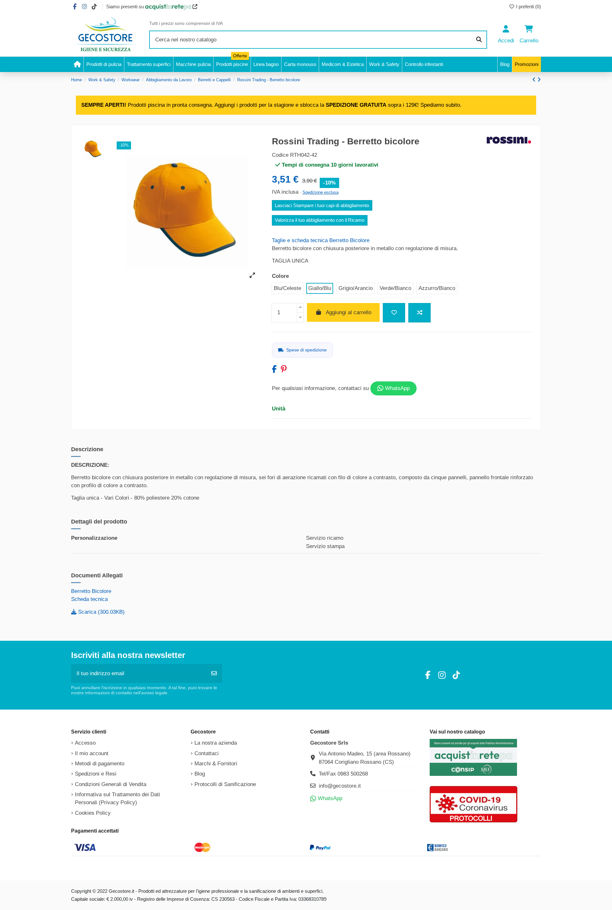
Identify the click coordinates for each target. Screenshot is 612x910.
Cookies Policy (93, 813)
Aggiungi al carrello (348, 312)
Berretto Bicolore (91, 591)
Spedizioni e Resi (95, 774)
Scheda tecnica (89, 599)
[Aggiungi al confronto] (419, 313)
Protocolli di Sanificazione (225, 784)
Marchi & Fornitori (215, 764)
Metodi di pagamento (99, 764)
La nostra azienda (215, 743)
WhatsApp (396, 388)
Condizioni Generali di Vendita (110, 784)
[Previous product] (534, 80)
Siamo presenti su (125, 6)
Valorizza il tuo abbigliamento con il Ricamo (319, 220)
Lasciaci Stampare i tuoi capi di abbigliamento (322, 205)
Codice (280, 155)
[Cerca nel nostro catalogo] (479, 40)
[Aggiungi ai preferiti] (394, 313)
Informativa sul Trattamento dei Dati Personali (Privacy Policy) (117, 798)
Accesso (85, 743)
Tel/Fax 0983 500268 (343, 774)
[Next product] (539, 80)
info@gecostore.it (340, 786)
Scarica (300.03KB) (100, 612)
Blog (199, 774)
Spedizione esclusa (320, 192)
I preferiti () (528, 6)
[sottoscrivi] (214, 673)
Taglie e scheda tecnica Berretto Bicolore (320, 240)
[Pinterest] (284, 369)
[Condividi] (274, 369)
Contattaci (206, 753)
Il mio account (91, 753)
